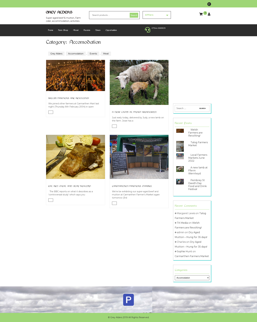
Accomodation (75, 53)
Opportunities (111, 30)
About (76, 30)
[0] (201, 14)
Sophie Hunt (184, 251)
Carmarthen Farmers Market (132, 186)
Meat (106, 53)
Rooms (87, 30)
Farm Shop (63, 30)
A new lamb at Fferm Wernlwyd (134, 112)
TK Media (182, 222)
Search (134, 15)
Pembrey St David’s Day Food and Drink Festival (197, 185)
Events (93, 53)
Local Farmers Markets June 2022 (197, 157)
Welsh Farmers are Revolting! (68, 98)
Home (50, 30)
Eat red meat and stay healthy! (69, 186)
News (98, 30)
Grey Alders (59, 12)
